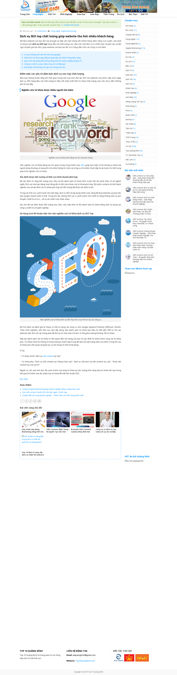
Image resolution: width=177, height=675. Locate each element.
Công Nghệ (38, 14)
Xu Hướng (130, 164)
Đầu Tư (129, 66)
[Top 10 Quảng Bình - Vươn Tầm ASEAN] (26, 5)
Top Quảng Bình (132, 150)
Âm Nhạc (129, 25)
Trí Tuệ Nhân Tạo (133, 155)
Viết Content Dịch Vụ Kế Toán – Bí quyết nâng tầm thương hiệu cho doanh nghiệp (143, 258)
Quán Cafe (130, 115)
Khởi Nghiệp (66, 14)
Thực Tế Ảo (130, 141)
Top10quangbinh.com (85, 660)
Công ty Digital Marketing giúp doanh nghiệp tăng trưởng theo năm (51, 389)
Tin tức (129, 146)
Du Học (129, 57)
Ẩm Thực (133, 14)
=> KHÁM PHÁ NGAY (70, 25)
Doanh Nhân (131, 52)
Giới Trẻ (52, 14)
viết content (48, 356)
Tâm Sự (129, 128)
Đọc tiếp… (24, 379)
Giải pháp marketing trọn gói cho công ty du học (44, 67)
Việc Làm (129, 159)
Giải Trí (144, 14)
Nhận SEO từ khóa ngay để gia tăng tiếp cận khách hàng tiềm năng (52, 57)
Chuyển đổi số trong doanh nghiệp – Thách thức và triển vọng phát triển (53, 395)
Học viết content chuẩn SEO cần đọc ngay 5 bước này (44, 392)
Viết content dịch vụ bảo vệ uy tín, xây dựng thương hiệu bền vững (144, 190)
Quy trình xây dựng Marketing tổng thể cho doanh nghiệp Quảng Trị (53, 61)
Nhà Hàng (130, 106)
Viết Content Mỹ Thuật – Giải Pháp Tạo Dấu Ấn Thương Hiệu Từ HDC (143, 211)
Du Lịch (120, 14)
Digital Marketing (68, 31)
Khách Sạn (130, 88)
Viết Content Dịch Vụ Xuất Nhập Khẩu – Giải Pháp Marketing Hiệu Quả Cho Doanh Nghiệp (143, 200)
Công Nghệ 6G (132, 43)
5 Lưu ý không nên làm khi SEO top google (42, 54)
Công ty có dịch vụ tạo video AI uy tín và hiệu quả (44, 64)
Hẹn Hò (129, 83)
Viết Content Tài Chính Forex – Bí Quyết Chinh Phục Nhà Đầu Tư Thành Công (143, 222)
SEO (82, 165)
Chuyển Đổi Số (132, 34)
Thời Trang (108, 14)
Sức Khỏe (130, 124)
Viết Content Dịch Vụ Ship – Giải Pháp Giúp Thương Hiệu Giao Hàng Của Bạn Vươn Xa (144, 246)
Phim (128, 110)
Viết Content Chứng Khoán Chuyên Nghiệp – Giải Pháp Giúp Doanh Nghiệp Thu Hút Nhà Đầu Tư (144, 234)
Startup (129, 119)
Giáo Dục (81, 14)
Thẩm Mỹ (130, 133)
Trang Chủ (25, 14)
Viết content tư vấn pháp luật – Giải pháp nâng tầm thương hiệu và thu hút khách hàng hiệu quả (143, 179)
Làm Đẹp (94, 14)
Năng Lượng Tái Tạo (134, 101)
